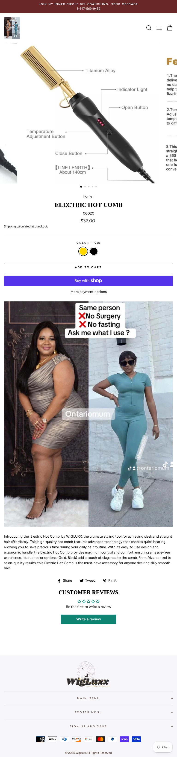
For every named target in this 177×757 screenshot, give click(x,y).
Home (87, 196)
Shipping (10, 226)
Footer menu (88, 712)
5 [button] (96, 187)
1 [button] (81, 187)
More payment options (89, 291)
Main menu (88, 698)
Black (93, 251)
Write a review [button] (88, 619)
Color (89, 242)
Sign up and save (88, 726)
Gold (83, 251)
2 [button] (85, 187)
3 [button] (89, 187)
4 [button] (93, 187)
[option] (88, 6)
